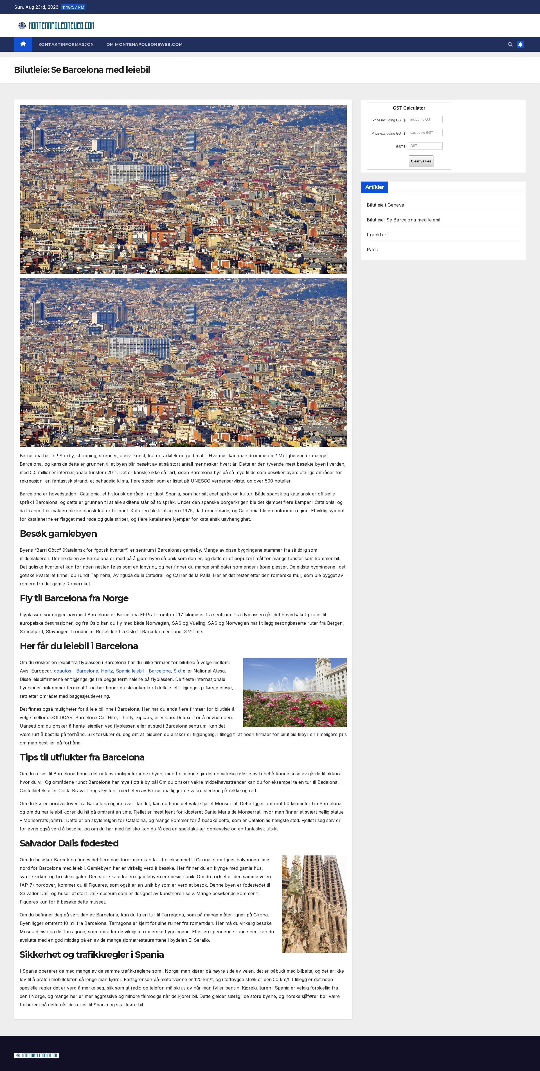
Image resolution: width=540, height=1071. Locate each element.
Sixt (177, 671)
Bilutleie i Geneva (385, 205)
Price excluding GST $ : (389, 133)
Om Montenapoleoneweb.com (144, 44)
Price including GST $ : (389, 120)
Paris (372, 249)
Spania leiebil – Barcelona (143, 671)
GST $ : (401, 147)
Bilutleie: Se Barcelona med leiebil (403, 220)
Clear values (421, 161)
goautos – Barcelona (76, 671)
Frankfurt (377, 234)
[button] (510, 44)
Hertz (107, 671)
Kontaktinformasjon (66, 44)
